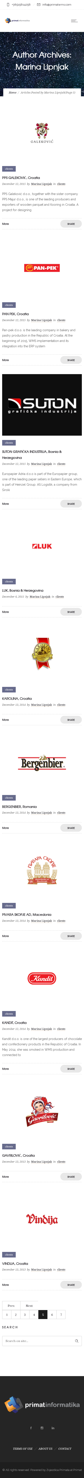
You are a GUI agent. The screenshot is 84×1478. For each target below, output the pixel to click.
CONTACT (64, 1448)
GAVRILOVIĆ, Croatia (18, 1155)
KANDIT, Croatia (14, 1022)
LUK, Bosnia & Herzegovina (22, 590)
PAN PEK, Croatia (15, 313)
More (5, 224)
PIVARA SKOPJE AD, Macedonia (26, 914)
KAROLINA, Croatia (17, 698)
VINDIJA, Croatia (15, 1263)
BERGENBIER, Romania (19, 806)
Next (29, 1306)
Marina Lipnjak (41, 184)
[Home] (17, 26)
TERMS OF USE (23, 1448)
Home (12, 92)
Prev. (11, 1306)
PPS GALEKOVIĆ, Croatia (21, 177)
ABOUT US (45, 1448)
